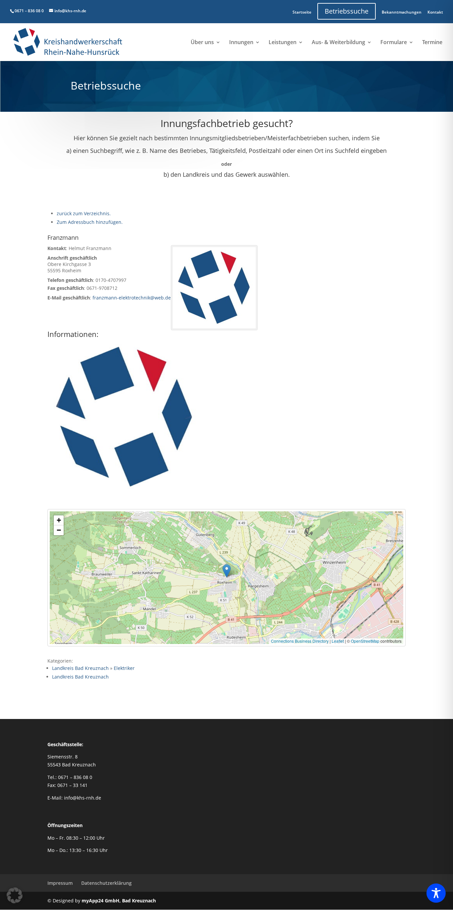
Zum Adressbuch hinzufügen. (90, 222)
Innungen (241, 43)
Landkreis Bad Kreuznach (80, 668)
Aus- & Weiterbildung (338, 43)
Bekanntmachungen (401, 12)
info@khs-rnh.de (82, 798)
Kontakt (435, 12)
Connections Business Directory (300, 641)
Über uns (202, 43)
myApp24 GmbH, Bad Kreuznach (119, 900)
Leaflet (338, 641)
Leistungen (282, 43)
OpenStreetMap (365, 641)
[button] (227, 571)
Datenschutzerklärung (106, 883)
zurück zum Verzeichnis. (84, 213)
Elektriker (124, 668)
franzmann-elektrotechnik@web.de (132, 297)
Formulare (393, 43)
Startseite (301, 12)
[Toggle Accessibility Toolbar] (436, 893)
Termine (432, 43)
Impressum (60, 883)
